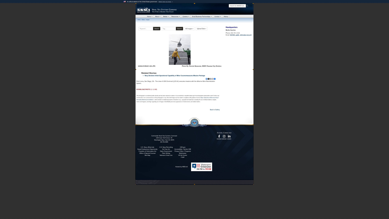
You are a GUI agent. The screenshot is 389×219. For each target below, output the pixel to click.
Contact (216, 16)
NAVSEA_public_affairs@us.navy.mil (240, 35)
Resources (174, 16)
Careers (185, 16)
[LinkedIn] (229, 137)
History (226, 16)
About (157, 16)
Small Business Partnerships (201, 16)
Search (156, 29)
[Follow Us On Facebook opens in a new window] (219, 137)
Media (165, 16)
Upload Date (201, 29)
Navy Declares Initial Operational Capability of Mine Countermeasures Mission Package (175, 76)
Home (149, 16)
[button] (166, 2)
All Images (188, 29)
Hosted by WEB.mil (181, 166)
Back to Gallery (215, 110)
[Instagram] (224, 137)
